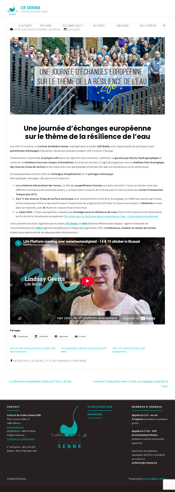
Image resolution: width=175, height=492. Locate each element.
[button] (87, 77)
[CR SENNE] (12, 8)
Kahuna (147, 478)
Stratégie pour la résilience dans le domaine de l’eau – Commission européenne (110, 216)
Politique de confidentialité (21, 438)
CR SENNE (30, 7)
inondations (21, 360)
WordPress (161, 478)
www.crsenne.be (15, 427)
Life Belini (37, 360)
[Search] (164, 25)
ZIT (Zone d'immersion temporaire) (66, 360)
